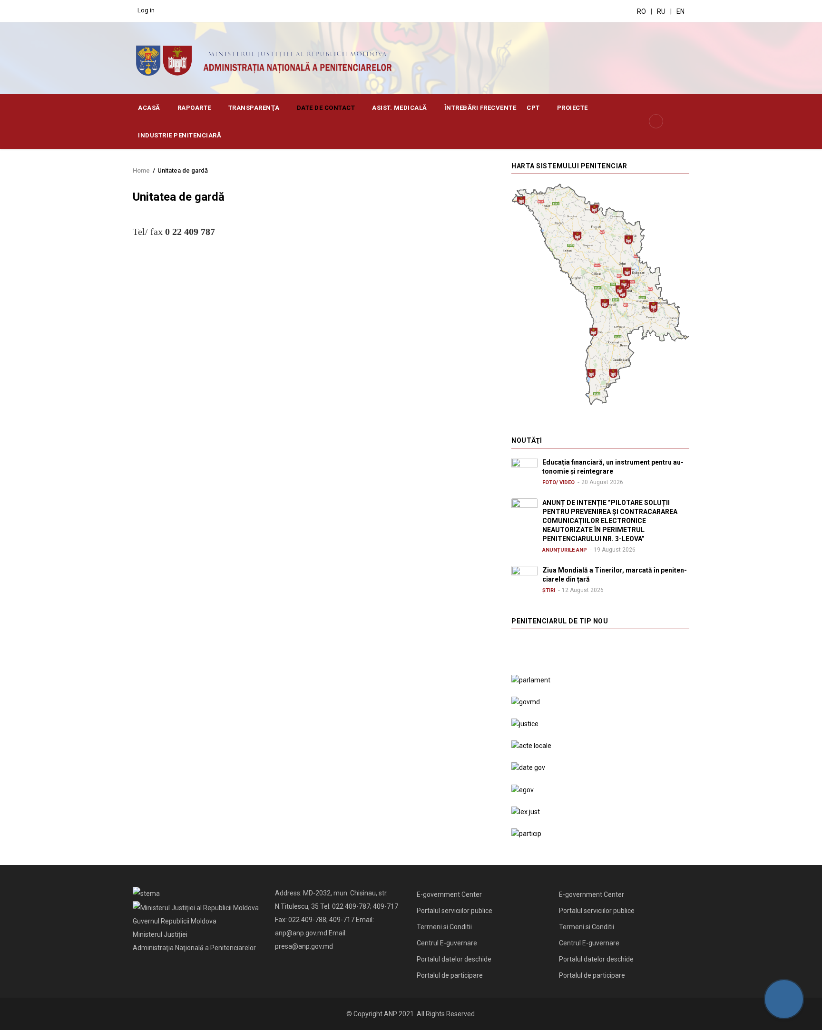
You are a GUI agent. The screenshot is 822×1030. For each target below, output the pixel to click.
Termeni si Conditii (444, 927)
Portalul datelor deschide (454, 959)
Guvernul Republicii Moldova (174, 921)
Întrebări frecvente (480, 107)
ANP (390, 1014)
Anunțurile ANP (564, 550)
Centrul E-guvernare (447, 943)
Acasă (150, 107)
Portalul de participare (450, 975)
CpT (534, 107)
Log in (146, 10)
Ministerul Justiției (160, 934)
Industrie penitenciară (180, 135)
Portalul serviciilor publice (454, 910)
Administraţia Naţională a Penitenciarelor (194, 948)
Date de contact (327, 107)
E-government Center (449, 894)
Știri (548, 590)
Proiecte (572, 107)
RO (641, 11)
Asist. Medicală (400, 107)
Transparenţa (255, 107)
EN (680, 11)
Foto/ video (558, 482)
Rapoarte (195, 107)
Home (141, 170)
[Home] (269, 60)
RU (661, 11)
